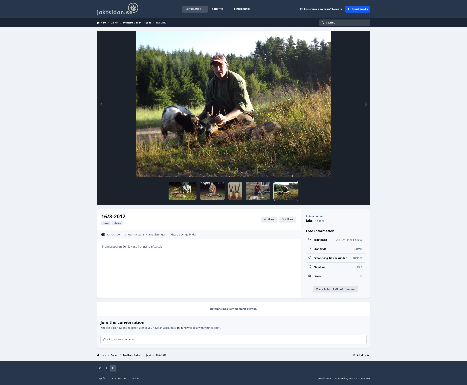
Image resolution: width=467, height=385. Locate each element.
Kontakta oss (119, 378)
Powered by (352, 378)
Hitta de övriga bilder (183, 234)
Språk (102, 378)
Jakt (309, 220)
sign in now (181, 327)
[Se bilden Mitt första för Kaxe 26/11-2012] (258, 191)
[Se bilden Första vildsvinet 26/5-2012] (212, 191)
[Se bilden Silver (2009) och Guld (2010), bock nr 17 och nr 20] (235, 191)
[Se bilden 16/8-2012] (286, 191)
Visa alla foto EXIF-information (335, 289)
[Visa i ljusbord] (233, 104)
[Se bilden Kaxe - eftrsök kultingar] (182, 191)
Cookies (135, 378)
